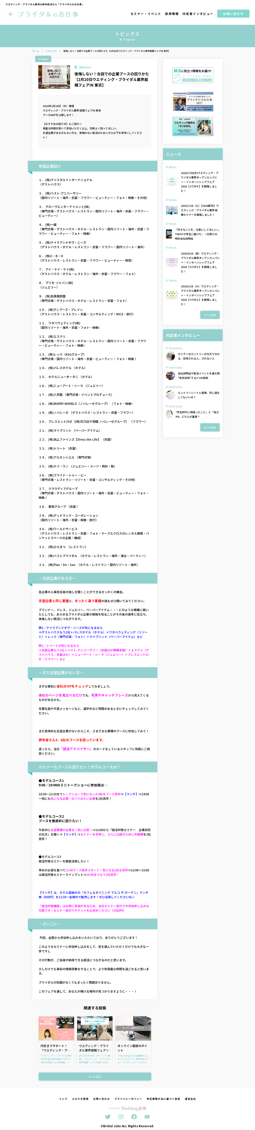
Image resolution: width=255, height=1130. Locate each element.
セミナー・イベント (145, 13)
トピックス (51, 50)
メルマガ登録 (80, 1099)
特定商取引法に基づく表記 (163, 1099)
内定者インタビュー (198, 13)
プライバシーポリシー (128, 1099)
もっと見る (95, 1076)
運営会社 (190, 1099)
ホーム (35, 50)
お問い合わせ (233, 13)
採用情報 (172, 13)
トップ (63, 1099)
